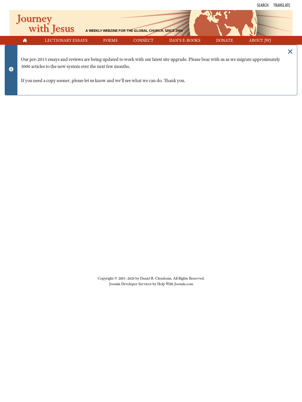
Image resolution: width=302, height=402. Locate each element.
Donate (224, 40)
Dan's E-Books (185, 40)
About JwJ (260, 40)
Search (262, 5)
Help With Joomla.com (175, 284)
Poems (110, 40)
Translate (281, 5)
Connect (143, 40)
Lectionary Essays (66, 40)
